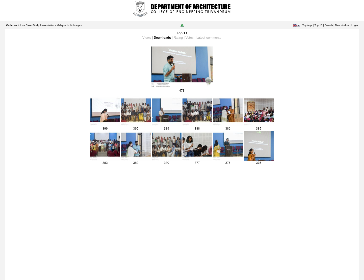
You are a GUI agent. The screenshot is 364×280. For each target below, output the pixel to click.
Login (354, 25)
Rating (178, 37)
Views (146, 37)
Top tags (307, 25)
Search (329, 25)
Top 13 (318, 25)
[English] (295, 25)
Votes (189, 37)
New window (342, 25)
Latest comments (208, 37)
